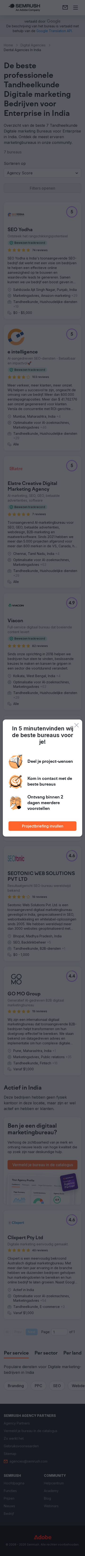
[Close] (76, 725)
